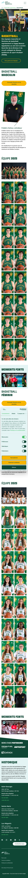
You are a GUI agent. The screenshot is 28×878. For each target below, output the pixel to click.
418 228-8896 (4, 797)
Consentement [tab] (5, 413)
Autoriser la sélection (14, 462)
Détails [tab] (13, 413)
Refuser (14, 467)
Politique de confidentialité (17, 430)
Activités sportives (10, 7)
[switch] (24, 441)
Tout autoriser (14, 457)
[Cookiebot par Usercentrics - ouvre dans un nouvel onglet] (20, 409)
